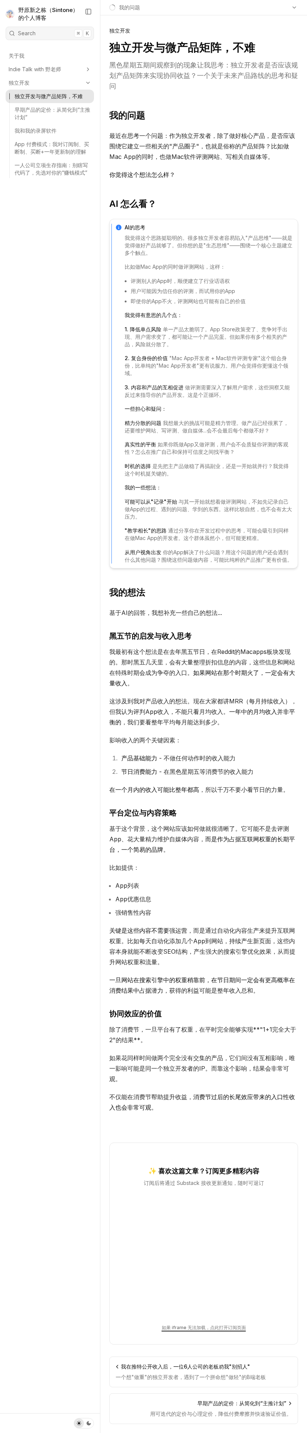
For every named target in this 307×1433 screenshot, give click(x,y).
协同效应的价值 (135, 1013)
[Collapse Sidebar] (88, 11)
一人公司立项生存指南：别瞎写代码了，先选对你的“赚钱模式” (51, 169)
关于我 (16, 55)
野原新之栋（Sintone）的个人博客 (48, 13)
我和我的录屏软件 (36, 130)
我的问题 (127, 115)
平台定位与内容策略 (143, 812)
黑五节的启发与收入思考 (150, 635)
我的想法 (127, 592)
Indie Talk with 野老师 (35, 69)
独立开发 (19, 82)
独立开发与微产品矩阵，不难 (49, 96)
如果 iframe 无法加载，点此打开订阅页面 (204, 1327)
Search (53, 33)
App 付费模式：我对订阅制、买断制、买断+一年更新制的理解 (52, 148)
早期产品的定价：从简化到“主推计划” (52, 113)
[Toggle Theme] (84, 1423)
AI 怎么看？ (132, 203)
